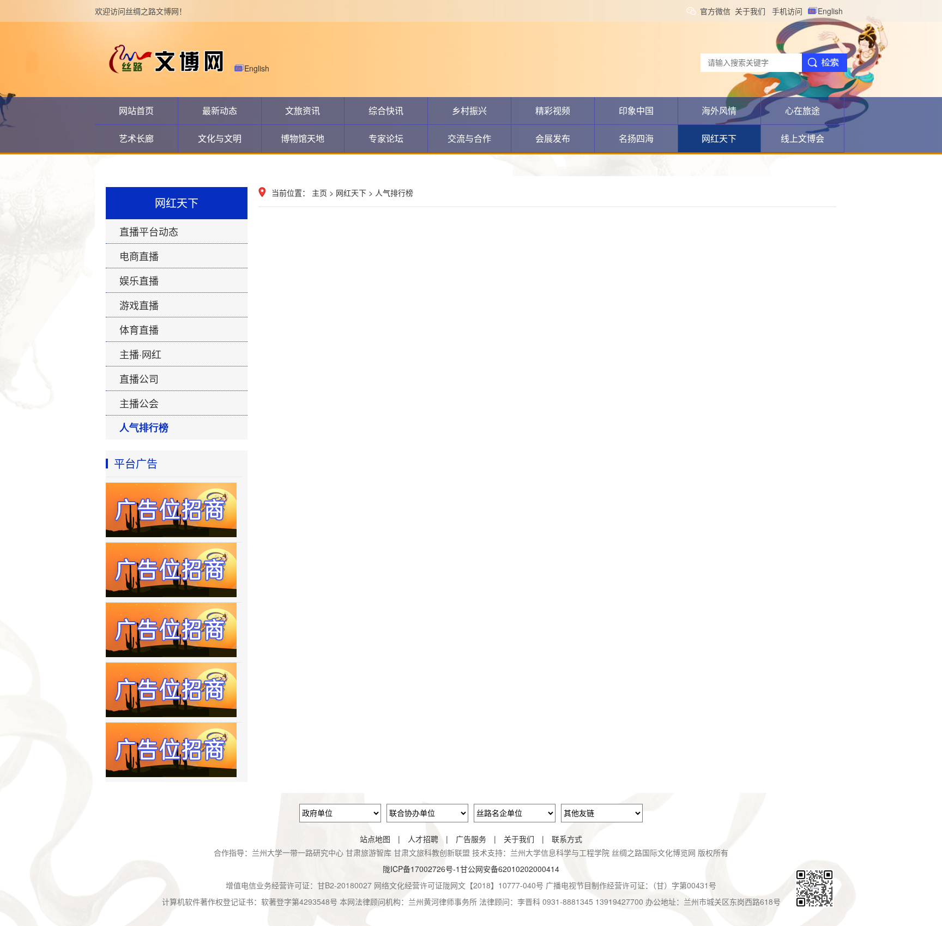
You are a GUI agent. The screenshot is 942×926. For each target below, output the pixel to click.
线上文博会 (802, 138)
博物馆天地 (302, 138)
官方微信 (717, 10)
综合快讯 (386, 110)
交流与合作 (469, 138)
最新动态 (219, 110)
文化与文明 (219, 138)
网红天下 (719, 138)
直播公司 (139, 378)
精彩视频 (552, 110)
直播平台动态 (148, 231)
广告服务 (471, 838)
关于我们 (753, 10)
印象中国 (636, 110)
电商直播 (139, 256)
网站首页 (136, 110)
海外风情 (719, 110)
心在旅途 (802, 110)
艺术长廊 (136, 138)
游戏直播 (139, 305)
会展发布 (552, 138)
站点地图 (375, 838)
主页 (319, 192)
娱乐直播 (139, 280)
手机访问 (789, 10)
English (832, 10)
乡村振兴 (469, 110)
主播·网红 (140, 354)
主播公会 (139, 403)
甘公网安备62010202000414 (509, 868)
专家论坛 (386, 138)
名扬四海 (636, 138)
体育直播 (139, 329)
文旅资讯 (302, 110)
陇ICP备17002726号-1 (421, 868)
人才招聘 (423, 838)
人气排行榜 (143, 427)
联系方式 (567, 838)
